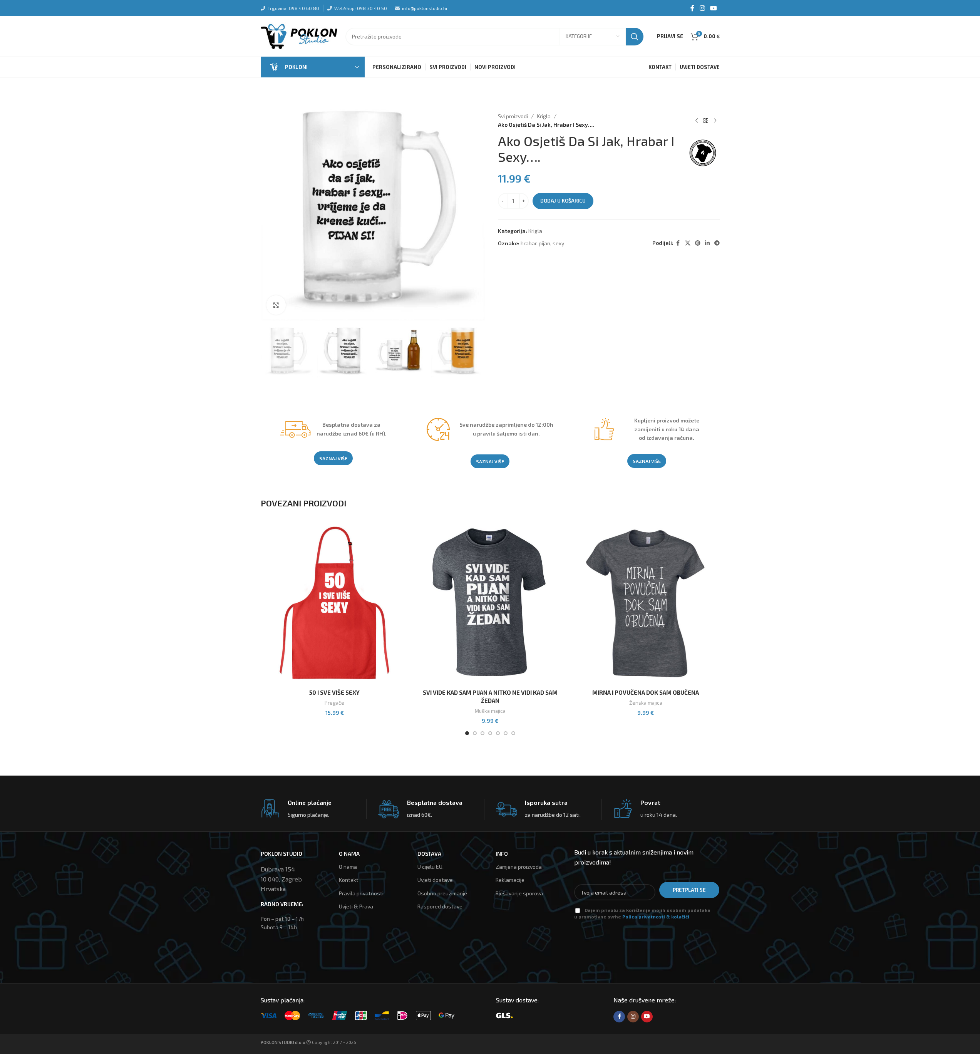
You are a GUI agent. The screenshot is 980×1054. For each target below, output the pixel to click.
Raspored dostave (439, 906)
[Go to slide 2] (475, 733)
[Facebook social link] (692, 8)
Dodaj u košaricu (563, 201)
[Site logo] (299, 35)
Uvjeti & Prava (356, 906)
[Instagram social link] (702, 8)
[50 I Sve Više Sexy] (335, 603)
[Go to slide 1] (467, 733)
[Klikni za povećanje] (276, 305)
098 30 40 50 (372, 8)
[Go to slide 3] (482, 733)
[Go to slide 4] (490, 733)
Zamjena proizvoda (519, 866)
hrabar (528, 243)
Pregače (334, 703)
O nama (348, 866)
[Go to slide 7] (513, 733)
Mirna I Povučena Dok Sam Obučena (645, 692)
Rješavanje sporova (519, 893)
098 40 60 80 (304, 8)
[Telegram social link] (717, 243)
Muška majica (490, 711)
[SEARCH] (634, 36)
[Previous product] (696, 120)
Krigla (544, 116)
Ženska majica (645, 703)
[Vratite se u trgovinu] (705, 120)
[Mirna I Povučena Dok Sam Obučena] (646, 603)
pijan (544, 243)
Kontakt (348, 879)
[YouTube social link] (713, 8)
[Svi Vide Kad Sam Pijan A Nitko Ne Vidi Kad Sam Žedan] (490, 603)
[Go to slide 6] (506, 733)
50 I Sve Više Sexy (334, 692)
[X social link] (688, 243)
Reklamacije (510, 879)
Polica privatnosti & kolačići (655, 916)
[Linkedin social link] (707, 243)
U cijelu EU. (430, 866)
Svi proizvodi (513, 116)
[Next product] (715, 120)
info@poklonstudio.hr (425, 8)
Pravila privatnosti (361, 893)
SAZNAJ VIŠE (333, 458)
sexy (558, 243)
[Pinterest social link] (698, 243)
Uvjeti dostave (435, 879)
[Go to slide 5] (498, 733)
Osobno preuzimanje (442, 893)
